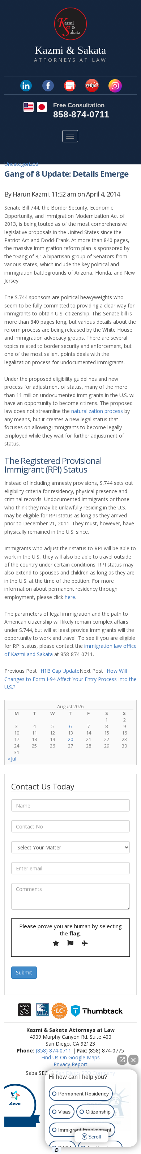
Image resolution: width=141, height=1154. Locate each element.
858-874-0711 (81, 114)
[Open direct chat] (122, 1060)
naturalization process (97, 411)
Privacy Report (70, 1064)
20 (70, 739)
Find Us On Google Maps (70, 1057)
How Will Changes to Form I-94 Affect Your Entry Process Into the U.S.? (70, 678)
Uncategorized (21, 163)
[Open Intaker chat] (56, 1150)
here (70, 597)
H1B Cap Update (42, 670)
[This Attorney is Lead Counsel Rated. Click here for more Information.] (59, 1015)
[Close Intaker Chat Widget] (133, 1060)
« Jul (12, 758)
